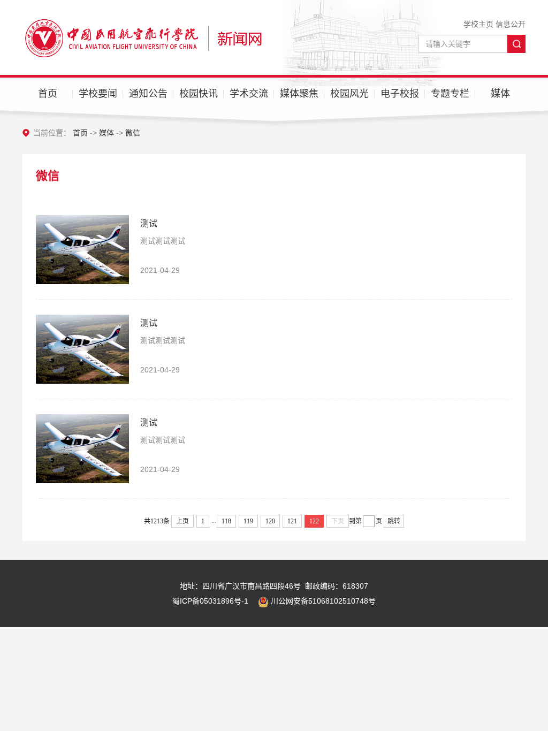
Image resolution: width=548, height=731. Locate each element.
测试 (148, 223)
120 (270, 521)
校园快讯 (198, 93)
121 (292, 521)
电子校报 (399, 93)
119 (248, 521)
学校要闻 (98, 93)
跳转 (393, 521)
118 (226, 521)
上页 (182, 521)
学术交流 (249, 93)
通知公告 (148, 93)
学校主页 (478, 24)
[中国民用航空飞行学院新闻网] (142, 37)
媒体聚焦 (299, 93)
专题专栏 (450, 93)
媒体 (500, 93)
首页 (47, 93)
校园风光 (349, 93)
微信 (132, 132)
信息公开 (511, 24)
